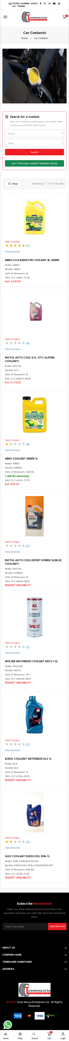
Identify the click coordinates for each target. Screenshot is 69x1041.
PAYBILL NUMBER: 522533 (24, 4)
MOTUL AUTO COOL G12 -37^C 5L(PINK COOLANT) (30, 359)
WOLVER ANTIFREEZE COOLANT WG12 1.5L (31, 661)
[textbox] (34, 133)
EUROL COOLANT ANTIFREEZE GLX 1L (28, 758)
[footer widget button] (34, 947)
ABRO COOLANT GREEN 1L (21, 458)
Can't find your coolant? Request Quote (34, 163)
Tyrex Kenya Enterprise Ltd (33, 1002)
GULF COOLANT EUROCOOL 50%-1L (27, 856)
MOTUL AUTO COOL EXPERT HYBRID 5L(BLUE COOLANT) (33, 562)
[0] (64, 17)
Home (24, 38)
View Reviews (12, 251)
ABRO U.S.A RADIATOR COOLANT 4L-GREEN (32, 260)
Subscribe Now (57, 926)
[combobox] (34, 133)
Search (34, 152)
